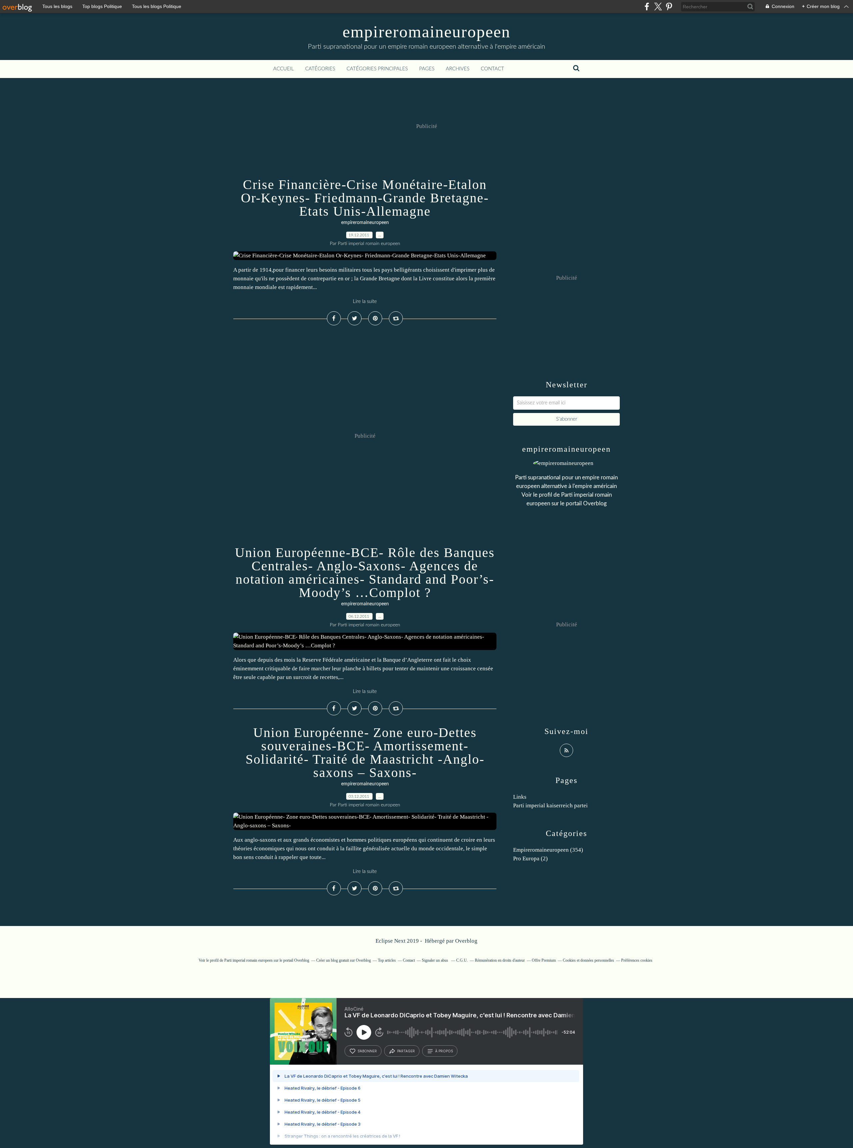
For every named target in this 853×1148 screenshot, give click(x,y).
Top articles (387, 960)
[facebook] (647, 6)
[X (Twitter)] (658, 6)
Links (519, 797)
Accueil (283, 68)
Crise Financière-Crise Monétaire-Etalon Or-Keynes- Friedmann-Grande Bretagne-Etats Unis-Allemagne (365, 198)
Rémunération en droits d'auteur (500, 960)
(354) (548, 850)
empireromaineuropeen (426, 31)
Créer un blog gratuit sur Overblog (343, 960)
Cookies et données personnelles (588, 960)
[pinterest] (669, 6)
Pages (426, 68)
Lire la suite (365, 301)
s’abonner (367, 1051)
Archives (457, 68)
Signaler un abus (435, 960)
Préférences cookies (636, 960)
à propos (444, 1051)
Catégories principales (377, 68)
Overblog (466, 941)
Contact (492, 68)
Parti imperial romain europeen (248, 960)
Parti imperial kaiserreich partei (550, 805)
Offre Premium (544, 960)
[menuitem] (283, 69)
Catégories (320, 68)
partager (406, 1051)
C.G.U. (462, 960)
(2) (530, 858)
